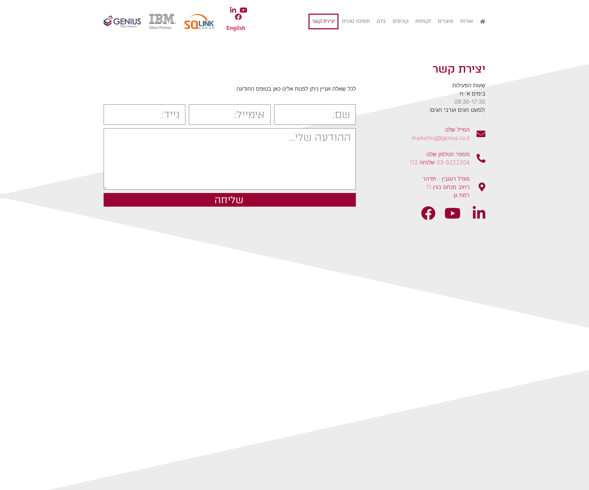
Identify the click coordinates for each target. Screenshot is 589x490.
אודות (466, 21)
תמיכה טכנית (356, 21)
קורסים (400, 21)
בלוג (381, 21)
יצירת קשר (323, 21)
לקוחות (423, 21)
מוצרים (445, 21)
